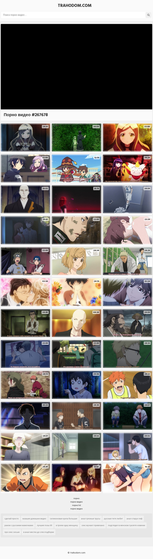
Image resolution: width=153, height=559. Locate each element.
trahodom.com (75, 5)
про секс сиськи (12, 532)
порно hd (76, 505)
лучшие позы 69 (44, 525)
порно (76, 498)
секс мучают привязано (93, 525)
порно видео (76, 502)
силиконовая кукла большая (63, 518)
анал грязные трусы (90, 518)
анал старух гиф (134, 518)
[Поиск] (149, 15)
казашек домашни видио (34, 518)
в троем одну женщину (67, 525)
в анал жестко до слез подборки (38, 532)
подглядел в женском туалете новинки (126, 525)
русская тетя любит (113, 518)
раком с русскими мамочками (18, 525)
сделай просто (11, 518)
